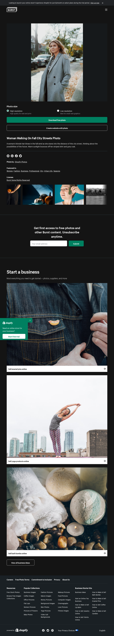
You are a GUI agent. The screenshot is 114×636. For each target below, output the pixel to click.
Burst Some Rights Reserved (18, 179)
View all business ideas (20, 562)
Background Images (48, 603)
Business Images (30, 592)
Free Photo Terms (22, 579)
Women (10, 170)
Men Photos (45, 607)
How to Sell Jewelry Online (82, 612)
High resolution (16, 111)
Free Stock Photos (13, 592)
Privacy (57, 579)
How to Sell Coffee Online (99, 605)
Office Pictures (29, 599)
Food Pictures (63, 596)
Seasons (56, 170)
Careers (10, 579)
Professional (34, 170)
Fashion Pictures (47, 592)
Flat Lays (27, 603)
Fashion (17, 170)
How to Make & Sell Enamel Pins (99, 599)
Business (24, 170)
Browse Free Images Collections (14, 597)
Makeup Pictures (64, 592)
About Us (66, 579)
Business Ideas (80, 592)
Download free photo (57, 119)
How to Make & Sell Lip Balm (82, 605)
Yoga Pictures (46, 610)
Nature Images (46, 596)
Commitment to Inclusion (42, 579)
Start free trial (14, 336)
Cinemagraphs (63, 603)
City (41, 170)
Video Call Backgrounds (45, 615)
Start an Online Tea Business (82, 599)
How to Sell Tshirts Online (82, 618)
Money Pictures (46, 599)
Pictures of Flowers (31, 610)
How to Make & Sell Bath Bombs (99, 593)
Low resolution (66, 111)
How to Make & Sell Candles (99, 612)
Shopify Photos (21, 161)
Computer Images (64, 599)
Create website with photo (57, 127)
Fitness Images (63, 610)
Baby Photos (28, 614)
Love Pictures (63, 607)
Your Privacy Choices (66, 630)
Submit (76, 243)
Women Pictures (30, 607)
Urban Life (48, 170)
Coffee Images (29, 596)
